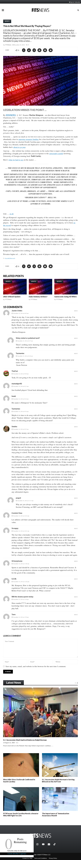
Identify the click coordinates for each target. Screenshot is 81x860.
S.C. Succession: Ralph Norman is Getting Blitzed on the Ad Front (58, 781)
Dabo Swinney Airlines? (38, 297)
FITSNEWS (11, 115)
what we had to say (16, 159)
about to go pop (19, 147)
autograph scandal (56, 153)
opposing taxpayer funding (28, 139)
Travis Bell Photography (10, 258)
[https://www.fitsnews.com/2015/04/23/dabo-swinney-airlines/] (40, 286)
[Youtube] (44, 844)
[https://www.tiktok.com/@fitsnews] (54, 844)
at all (11, 213)
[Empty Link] (75, 683)
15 (28, 45)
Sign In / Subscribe (75, 2)
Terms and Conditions (40, 858)
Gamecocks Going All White (65, 297)
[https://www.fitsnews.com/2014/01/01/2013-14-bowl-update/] (15, 286)
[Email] (50, 844)
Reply (76, 310)
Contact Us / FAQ (27, 858)
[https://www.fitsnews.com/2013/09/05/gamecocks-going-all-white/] (66, 286)
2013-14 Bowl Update (11, 297)
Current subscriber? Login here (17, 854)
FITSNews (8, 45)
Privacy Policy (53, 858)
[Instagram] (38, 844)
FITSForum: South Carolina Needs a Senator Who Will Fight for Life (20, 814)
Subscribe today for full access (16, 851)
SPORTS (7, 21)
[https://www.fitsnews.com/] (40, 836)
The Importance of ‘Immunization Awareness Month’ (55, 814)
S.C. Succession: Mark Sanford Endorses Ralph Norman (25, 740)
